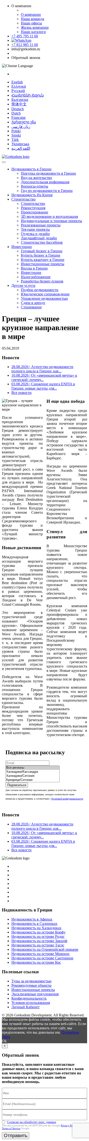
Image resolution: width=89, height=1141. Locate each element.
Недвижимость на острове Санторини (42, 958)
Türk (15, 140)
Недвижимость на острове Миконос (40, 954)
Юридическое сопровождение (45, 294)
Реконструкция (33, 208)
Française (18, 117)
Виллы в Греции (34, 268)
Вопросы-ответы (34, 186)
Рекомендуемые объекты (31, 985)
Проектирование (34, 212)
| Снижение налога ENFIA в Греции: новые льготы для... (43, 386)
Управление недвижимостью (44, 298)
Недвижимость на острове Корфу (38, 932)
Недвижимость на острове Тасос (37, 945)
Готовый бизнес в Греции (41, 251)
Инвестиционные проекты (42, 264)
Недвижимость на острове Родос (38, 936)
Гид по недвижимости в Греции (47, 191)
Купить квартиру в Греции (42, 260)
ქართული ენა (23, 122)
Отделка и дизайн (35, 234)
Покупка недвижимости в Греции (48, 173)
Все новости (21, 393)
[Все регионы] (32, 768)
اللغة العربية (20, 148)
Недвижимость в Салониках (34, 924)
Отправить (15, 1135)
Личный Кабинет (25, 1007)
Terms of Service (11, 1128)
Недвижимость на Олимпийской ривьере (44, 949)
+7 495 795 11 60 (24, 36)
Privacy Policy (69, 1125)
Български (19, 100)
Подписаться (16, 785)
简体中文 (19, 104)
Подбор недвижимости (39, 290)
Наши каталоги (33, 32)
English (17, 82)
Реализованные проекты (41, 225)
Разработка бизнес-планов (42, 281)
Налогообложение (36, 277)
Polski (16, 131)
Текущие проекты (35, 229)
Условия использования (30, 1003)
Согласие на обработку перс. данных (31, 1122)
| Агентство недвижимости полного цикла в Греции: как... (42, 369)
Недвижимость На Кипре (32, 195)
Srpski (16, 135)
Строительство (23, 199)
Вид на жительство (36, 178)
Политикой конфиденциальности (67, 798)
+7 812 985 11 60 (24, 45)
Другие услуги (23, 285)
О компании (31, 14)
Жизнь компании (35, 27)
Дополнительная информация (45, 182)
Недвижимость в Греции (31, 169)
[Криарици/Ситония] (32, 780)
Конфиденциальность (29, 998)
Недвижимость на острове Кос (36, 962)
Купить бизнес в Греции (40, 255)
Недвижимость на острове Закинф (39, 941)
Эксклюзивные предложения (35, 994)
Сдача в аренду (33, 303)
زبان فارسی (20, 127)
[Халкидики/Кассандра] (32, 772)
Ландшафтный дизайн (39, 238)
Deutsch (17, 109)
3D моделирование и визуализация (49, 216)
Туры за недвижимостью (31, 981)
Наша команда (32, 19)
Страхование (31, 307)
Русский (18, 91)
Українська (20, 144)
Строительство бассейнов (42, 242)
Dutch (16, 113)
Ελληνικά (18, 86)
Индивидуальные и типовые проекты (51, 221)
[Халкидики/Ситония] (32, 776)
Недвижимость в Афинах (31, 919)
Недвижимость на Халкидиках (36, 928)
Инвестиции (21, 247)
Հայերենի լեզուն (27, 95)
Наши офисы (31, 23)
